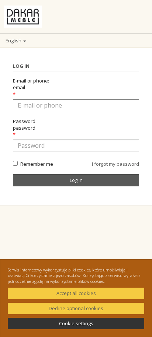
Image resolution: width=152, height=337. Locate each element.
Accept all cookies (76, 293)
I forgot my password (115, 164)
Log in (76, 180)
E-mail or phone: (31, 84)
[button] (76, 41)
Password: (25, 124)
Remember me (36, 164)
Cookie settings (76, 323)
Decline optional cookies (76, 308)
